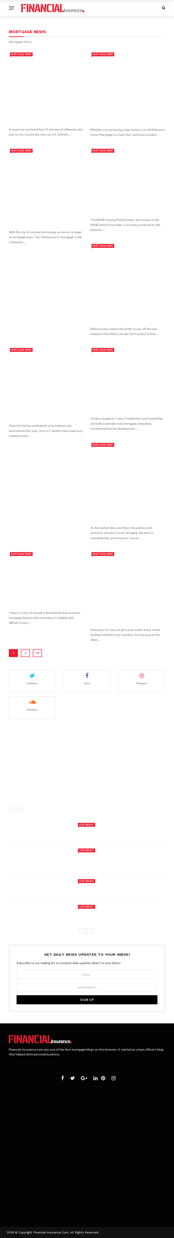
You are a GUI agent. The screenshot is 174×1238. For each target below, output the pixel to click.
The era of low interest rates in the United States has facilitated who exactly (45, 410)
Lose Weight (86, 824)
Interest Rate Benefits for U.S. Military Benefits (79, 1102)
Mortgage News (21, 54)
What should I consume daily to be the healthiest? (82, 769)
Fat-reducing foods (51, 728)
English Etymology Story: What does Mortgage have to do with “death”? (44, 216)
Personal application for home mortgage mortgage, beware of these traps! (126, 614)
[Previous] (12, 808)
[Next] (20, 808)
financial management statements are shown (77, 1119)
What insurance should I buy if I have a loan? (76, 1183)
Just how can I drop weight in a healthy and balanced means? (93, 789)
